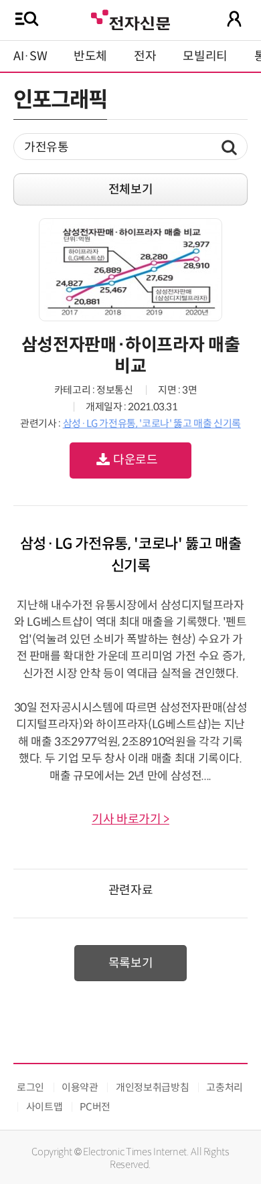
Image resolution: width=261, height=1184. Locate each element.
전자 (145, 56)
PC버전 (95, 1106)
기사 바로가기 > (130, 819)
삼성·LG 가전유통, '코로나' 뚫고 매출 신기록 (152, 423)
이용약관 (80, 1087)
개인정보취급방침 (152, 1087)
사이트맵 (44, 1106)
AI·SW (30, 56)
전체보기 (130, 189)
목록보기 (130, 963)
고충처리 (224, 1087)
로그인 (30, 1087)
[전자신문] (130, 18)
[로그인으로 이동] (234, 18)
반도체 (90, 56)
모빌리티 (205, 56)
